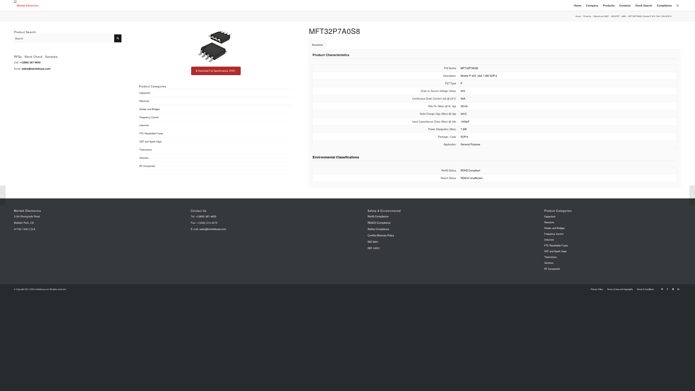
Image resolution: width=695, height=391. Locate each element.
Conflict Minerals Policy (381, 235)
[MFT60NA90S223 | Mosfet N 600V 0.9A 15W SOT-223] (3, 195)
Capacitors (145, 92)
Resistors (144, 101)
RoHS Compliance (378, 216)
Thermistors (145, 149)
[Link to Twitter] (662, 289)
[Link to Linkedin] (678, 289)
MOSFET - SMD (618, 16)
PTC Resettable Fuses (151, 133)
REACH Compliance (379, 222)
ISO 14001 (374, 248)
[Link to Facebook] (667, 289)
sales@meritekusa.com (212, 229)
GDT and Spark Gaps (150, 141)
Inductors (144, 125)
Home (578, 16)
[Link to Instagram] (673, 289)
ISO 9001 (373, 241)
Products (587, 16)
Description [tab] (317, 44)
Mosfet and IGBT (601, 16)
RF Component (147, 166)
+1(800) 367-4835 (206, 216)
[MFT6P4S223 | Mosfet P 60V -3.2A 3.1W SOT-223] (692, 195)
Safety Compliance (378, 229)
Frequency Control (149, 117)
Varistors (144, 157)
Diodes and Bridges (149, 109)
